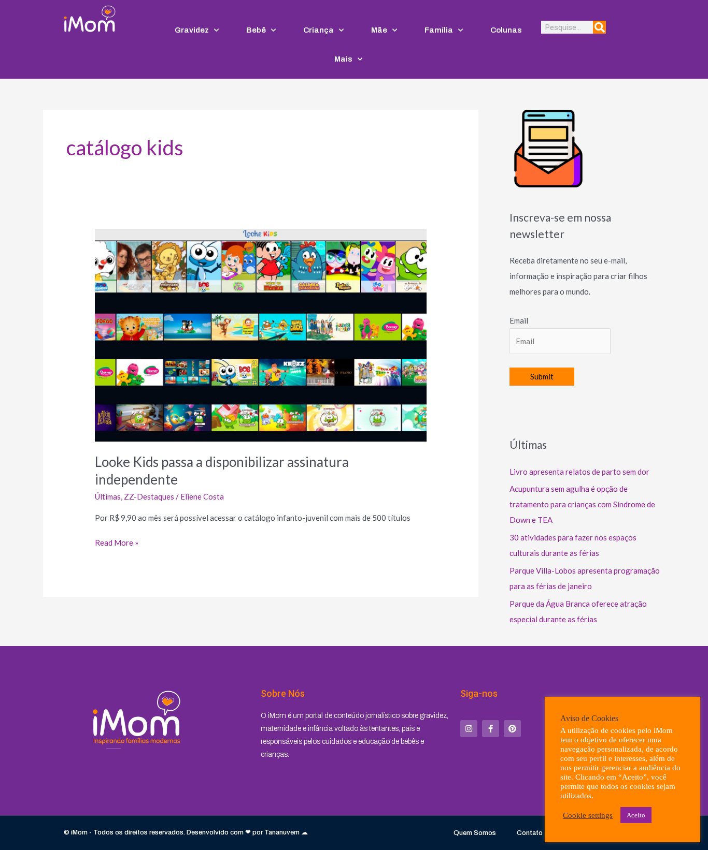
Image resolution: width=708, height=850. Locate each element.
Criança (318, 30)
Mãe (379, 30)
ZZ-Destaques (149, 496)
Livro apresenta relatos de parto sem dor (579, 471)
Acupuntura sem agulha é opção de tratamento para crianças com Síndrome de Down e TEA (582, 504)
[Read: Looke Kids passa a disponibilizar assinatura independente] (261, 334)
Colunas (506, 30)
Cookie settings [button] (588, 815)
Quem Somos (475, 833)
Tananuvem (282, 832)
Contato (530, 833)
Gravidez (192, 30)
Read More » (116, 541)
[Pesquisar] (599, 27)
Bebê (256, 30)
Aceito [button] (636, 815)
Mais (343, 59)
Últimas (108, 496)
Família (438, 30)
